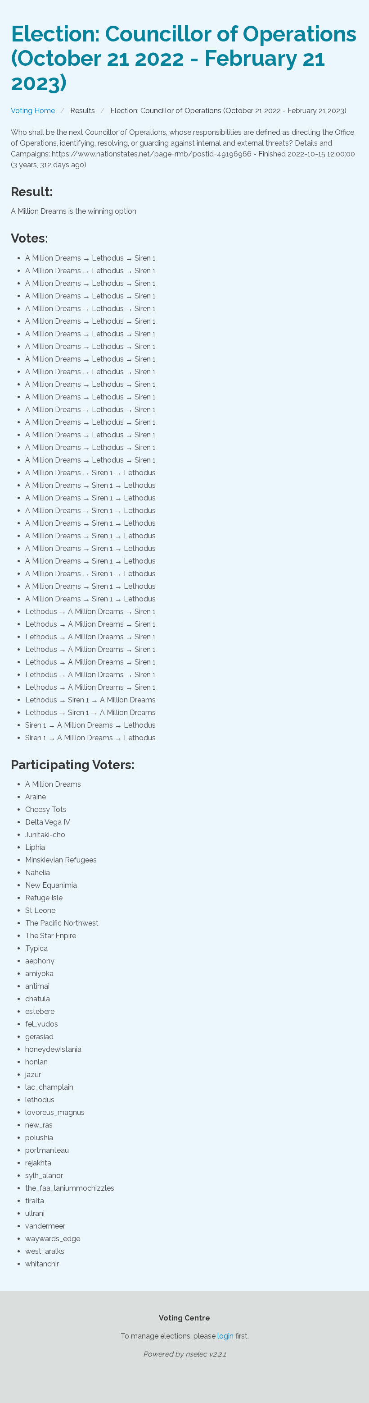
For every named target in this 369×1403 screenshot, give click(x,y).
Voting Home (33, 110)
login (225, 1336)
